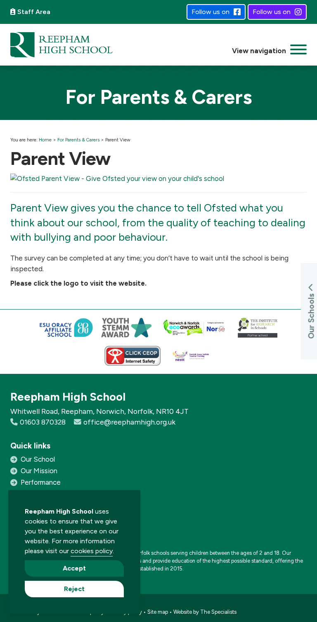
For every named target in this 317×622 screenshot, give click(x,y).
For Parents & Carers (78, 140)
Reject (74, 589)
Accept (74, 568)
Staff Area (33, 12)
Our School (38, 459)
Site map (157, 612)
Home (45, 140)
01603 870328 (43, 422)
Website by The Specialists (205, 612)
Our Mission (39, 471)
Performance (41, 482)
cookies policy (92, 551)
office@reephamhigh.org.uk (129, 422)
